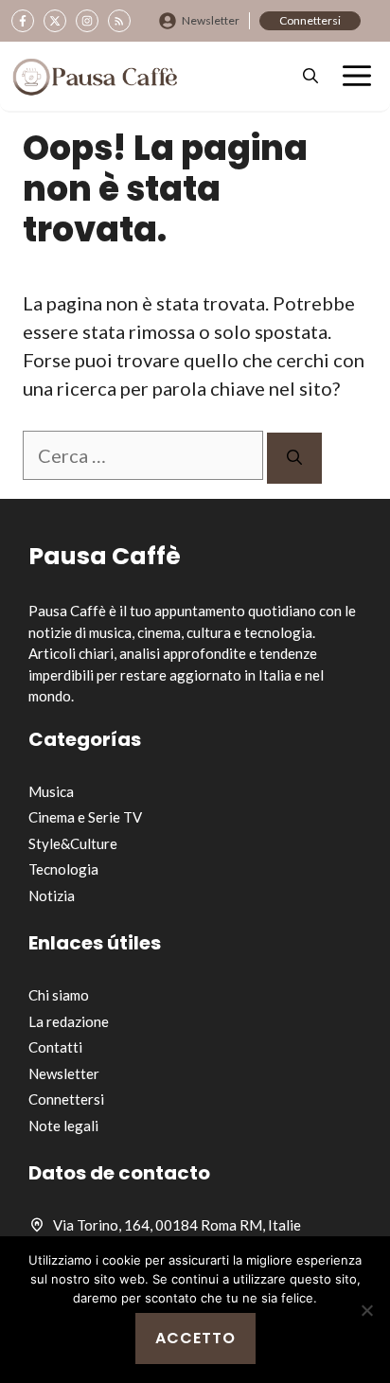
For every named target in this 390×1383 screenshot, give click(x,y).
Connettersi (310, 20)
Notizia (51, 895)
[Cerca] (294, 458)
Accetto (195, 1338)
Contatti (55, 1046)
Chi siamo (58, 994)
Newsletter (210, 20)
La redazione (68, 1021)
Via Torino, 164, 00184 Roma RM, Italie (177, 1224)
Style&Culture (72, 843)
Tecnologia (63, 869)
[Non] (366, 1310)
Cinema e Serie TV (85, 816)
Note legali (63, 1125)
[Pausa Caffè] (94, 76)
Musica (51, 791)
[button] (310, 76)
